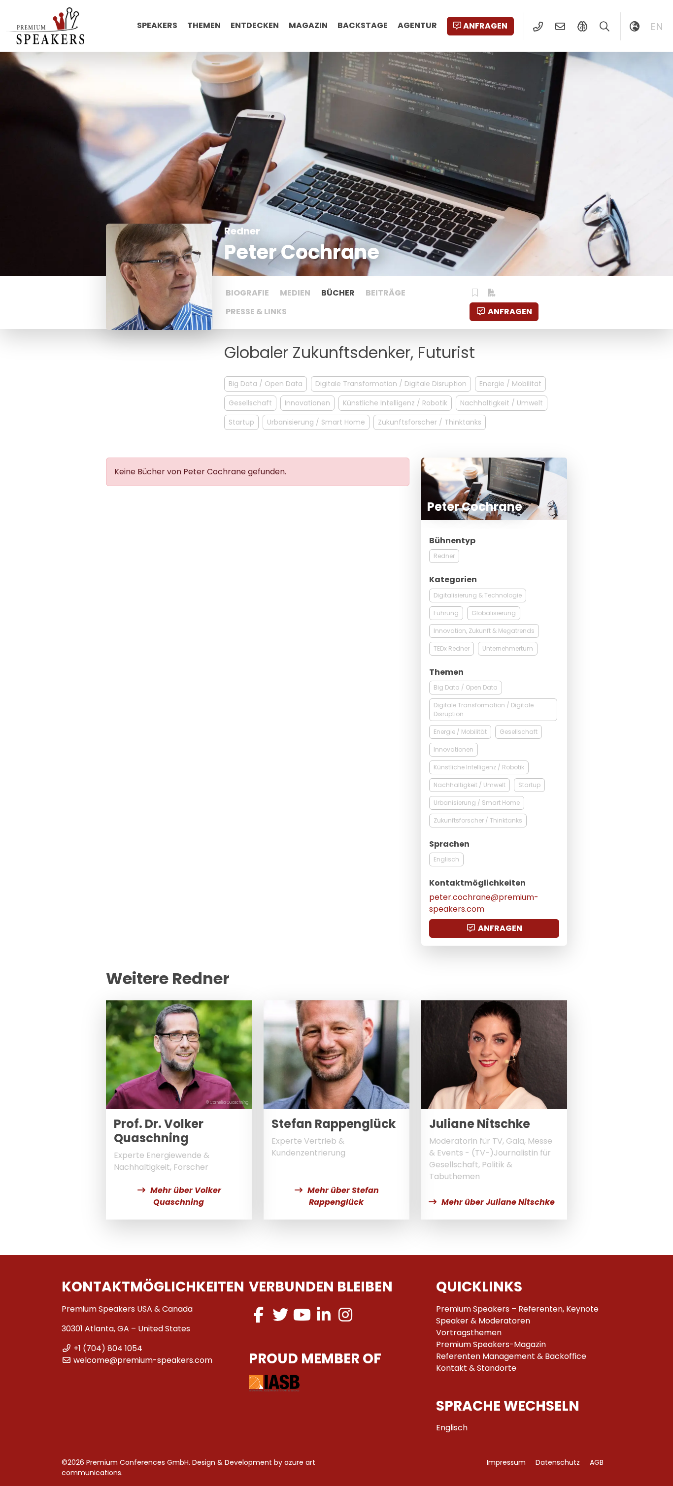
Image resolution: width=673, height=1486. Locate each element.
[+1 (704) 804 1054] (538, 26)
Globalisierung (493, 613)
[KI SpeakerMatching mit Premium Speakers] (582, 26)
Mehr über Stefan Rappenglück (343, 1196)
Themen (204, 25)
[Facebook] (259, 1315)
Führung (446, 613)
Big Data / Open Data (266, 384)
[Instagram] (345, 1315)
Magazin (308, 25)
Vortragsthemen (469, 1332)
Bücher (338, 292)
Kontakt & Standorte (476, 1368)
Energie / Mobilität (510, 384)
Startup (241, 422)
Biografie (247, 292)
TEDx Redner (452, 648)
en (656, 26)
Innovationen (307, 403)
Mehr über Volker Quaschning (185, 1196)
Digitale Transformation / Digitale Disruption (391, 384)
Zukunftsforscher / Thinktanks (429, 422)
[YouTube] (302, 1315)
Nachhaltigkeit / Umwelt (501, 403)
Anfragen (485, 26)
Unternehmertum (507, 648)
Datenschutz (558, 1462)
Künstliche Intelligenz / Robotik (395, 403)
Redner (444, 556)
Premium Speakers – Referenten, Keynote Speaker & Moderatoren (517, 1314)
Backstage (362, 25)
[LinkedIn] (324, 1315)
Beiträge (385, 292)
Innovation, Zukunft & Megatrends (484, 631)
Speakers (157, 25)
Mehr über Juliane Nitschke (498, 1202)
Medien (295, 292)
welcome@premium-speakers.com (142, 1360)
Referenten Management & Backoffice (511, 1356)
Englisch (446, 859)
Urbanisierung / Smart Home (316, 422)
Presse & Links (256, 311)
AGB (597, 1462)
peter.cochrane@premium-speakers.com (483, 903)
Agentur (417, 25)
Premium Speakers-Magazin (491, 1344)
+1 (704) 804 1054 (107, 1348)
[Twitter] (280, 1315)
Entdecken (255, 25)
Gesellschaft (250, 403)
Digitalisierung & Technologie (478, 595)
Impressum (506, 1462)
